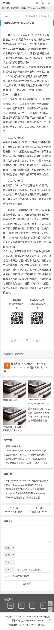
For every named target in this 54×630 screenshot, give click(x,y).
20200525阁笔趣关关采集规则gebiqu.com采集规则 (30, 493)
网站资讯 (15, 8)
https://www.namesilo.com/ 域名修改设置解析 (27, 480)
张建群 (6, 3)
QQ (7, 569)
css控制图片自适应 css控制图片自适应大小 (26, 455)
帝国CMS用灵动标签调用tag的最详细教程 (25, 489)
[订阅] (21, 606)
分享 (38, 340)
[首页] (50, 603)
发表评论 (32, 16)
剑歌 (32, 367)
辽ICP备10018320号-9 (32, 620)
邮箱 (9, 555)
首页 (7, 8)
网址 (7, 562)
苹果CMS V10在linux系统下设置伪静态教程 (26, 459)
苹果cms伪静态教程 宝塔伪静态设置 (23, 497)
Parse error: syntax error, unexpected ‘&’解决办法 (39, 403)
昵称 (9, 548)
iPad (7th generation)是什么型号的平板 (24, 485)
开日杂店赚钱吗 (10, 399)
